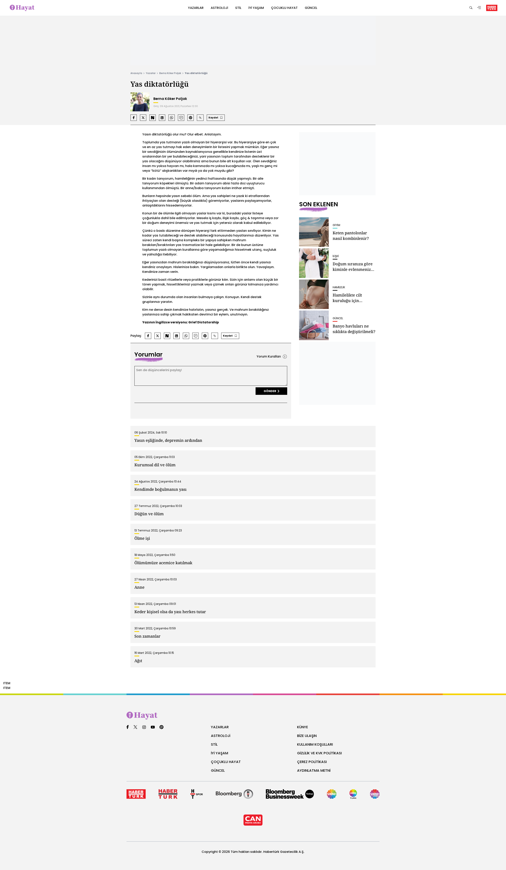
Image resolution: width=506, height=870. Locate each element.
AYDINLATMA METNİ (313, 770)
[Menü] (479, 8)
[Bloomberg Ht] (234, 794)
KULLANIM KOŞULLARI (315, 744)
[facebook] (127, 727)
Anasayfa (136, 73)
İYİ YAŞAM (219, 753)
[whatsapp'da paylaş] (171, 117)
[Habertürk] (136, 794)
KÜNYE (302, 727)
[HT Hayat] (253, 715)
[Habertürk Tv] (168, 794)
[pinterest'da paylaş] (190, 117)
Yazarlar (151, 73)
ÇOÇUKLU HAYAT (226, 761)
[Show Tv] (331, 794)
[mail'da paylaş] (181, 117)
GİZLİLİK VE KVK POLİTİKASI (319, 753)
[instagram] (144, 727)
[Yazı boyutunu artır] (200, 117)
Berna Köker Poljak (170, 73)
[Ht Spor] (196, 794)
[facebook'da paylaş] (133, 117)
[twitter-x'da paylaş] (143, 117)
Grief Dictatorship (203, 322)
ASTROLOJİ (220, 735)
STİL (214, 744)
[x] (135, 727)
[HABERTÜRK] (491, 8)
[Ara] (471, 8)
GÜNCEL (218, 770)
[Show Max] (375, 794)
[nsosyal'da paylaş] (152, 117)
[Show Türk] (353, 794)
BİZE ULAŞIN (307, 735)
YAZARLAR (220, 727)
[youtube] (153, 727)
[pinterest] (162, 727)
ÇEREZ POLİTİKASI (312, 761)
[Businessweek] (290, 794)
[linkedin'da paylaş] (162, 117)
